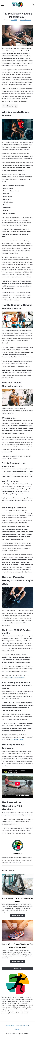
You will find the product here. (16, 678)
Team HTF (14, 20)
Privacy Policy (10, 1025)
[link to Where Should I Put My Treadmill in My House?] (17, 884)
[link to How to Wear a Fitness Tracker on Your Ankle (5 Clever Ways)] (17, 930)
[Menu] (2, 5)
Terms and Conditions (22, 1025)
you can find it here (17, 739)
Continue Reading (18, 915)
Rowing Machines (25, 20)
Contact (17, 1029)
